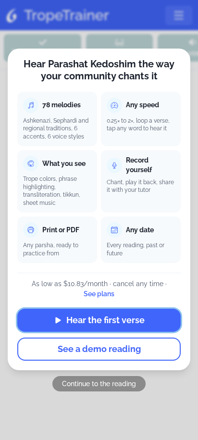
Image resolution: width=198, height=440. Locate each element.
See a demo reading (99, 349)
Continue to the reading (99, 384)
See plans (99, 294)
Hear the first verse (105, 320)
